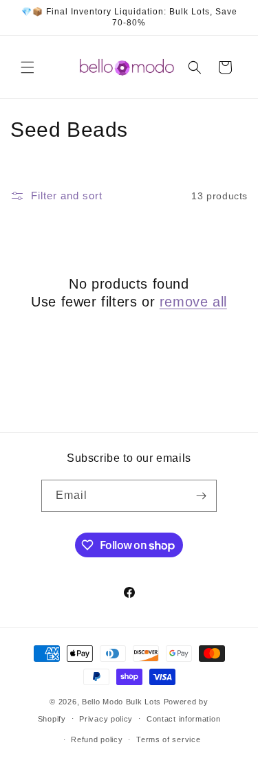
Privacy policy (106, 719)
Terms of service (168, 739)
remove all (193, 301)
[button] (27, 67)
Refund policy (96, 739)
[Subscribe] (201, 496)
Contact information (183, 719)
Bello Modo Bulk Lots (121, 702)
